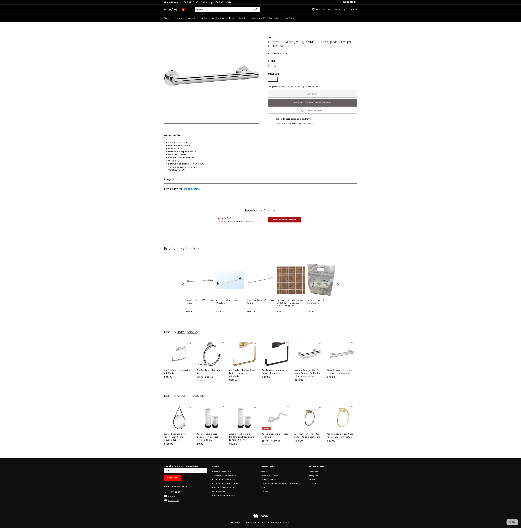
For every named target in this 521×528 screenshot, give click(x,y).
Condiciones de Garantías (225, 483)
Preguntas (171, 179)
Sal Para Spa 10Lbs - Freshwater (318, 301)
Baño (204, 18)
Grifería (192, 18)
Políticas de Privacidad (223, 487)
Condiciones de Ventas (223, 479)
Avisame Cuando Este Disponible (312, 102)
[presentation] (183, 284)
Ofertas (264, 491)
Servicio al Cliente (269, 475)
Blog (262, 487)
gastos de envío (278, 87)
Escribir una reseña (284, 219)
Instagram (314, 475)
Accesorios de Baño (192, 395)
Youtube (313, 483)
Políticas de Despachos (223, 495)
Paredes (179, 18)
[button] (312, 110)
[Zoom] (211, 76)
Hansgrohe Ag (188, 332)
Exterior (243, 18)
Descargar (191, 189)
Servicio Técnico (268, 479)
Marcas (264, 471)
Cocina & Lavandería (223, 18)
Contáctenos (218, 491)
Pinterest (313, 479)
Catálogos (290, 18)
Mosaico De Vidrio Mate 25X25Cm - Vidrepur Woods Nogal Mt (290, 303)
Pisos (166, 18)
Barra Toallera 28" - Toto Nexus (199, 301)
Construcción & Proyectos (266, 18)
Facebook (313, 471)
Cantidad (273, 73)
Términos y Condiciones (224, 475)
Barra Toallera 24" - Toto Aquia (260, 301)
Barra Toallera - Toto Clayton (227, 301)
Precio (271, 60)
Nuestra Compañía (221, 471)
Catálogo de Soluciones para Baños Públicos (282, 483)
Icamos (285, 522)
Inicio (270, 37)
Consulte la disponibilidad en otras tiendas (294, 123)
